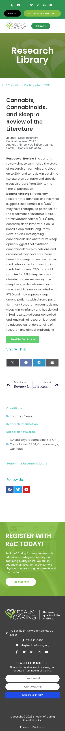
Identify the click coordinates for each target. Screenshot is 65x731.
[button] (57, 26)
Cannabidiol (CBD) (23, 444)
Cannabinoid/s (47, 444)
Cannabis (16, 449)
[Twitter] (18, 489)
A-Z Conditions (12, 85)
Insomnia (16, 416)
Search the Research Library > (27, 463)
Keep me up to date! (32, 695)
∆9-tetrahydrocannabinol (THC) (33, 440)
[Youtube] (26, 489)
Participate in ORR (37, 85)
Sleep (28, 416)
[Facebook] (10, 489)
